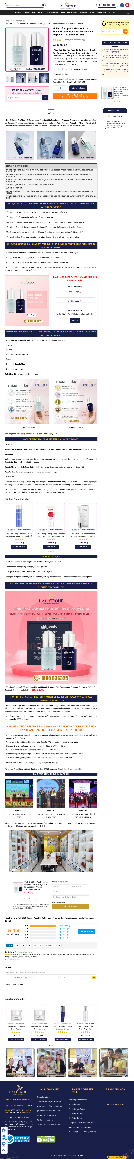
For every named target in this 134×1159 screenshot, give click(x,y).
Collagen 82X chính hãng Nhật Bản (81, 1123)
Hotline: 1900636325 (107, 5)
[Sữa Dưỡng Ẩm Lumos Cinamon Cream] (62, 1014)
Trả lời (6, 959)
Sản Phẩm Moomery (76, 1114)
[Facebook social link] (122, 5)
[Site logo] (67, 5)
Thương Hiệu (20, 21)
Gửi (94, 977)
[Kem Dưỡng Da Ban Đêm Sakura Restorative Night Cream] (16, 1014)
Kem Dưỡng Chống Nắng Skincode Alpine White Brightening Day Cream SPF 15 (83, 536)
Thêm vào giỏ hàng (78, 88)
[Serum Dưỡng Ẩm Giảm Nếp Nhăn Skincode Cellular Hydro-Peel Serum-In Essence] (86, 1014)
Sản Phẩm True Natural (77, 1109)
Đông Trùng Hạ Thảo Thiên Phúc (80, 1127)
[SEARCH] (43, 5)
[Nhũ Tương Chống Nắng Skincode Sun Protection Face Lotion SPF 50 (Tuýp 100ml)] (51, 517)
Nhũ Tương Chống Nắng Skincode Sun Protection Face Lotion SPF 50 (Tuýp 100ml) (51, 536)
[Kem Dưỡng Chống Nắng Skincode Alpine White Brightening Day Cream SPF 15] (82, 517)
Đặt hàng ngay (70, 906)
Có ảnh (58, 945)
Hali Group (78, 1155)
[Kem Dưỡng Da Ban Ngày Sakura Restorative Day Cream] (39, 1014)
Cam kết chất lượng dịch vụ (46, 1115)
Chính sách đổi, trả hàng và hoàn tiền (50, 1106)
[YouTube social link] (127, 5)
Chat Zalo (4, 1139)
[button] (7, 78)
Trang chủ (8, 21)
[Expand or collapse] (95, 166)
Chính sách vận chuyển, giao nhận (49, 1102)
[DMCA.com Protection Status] (46, 1139)
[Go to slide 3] (53, 551)
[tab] (51, 112)
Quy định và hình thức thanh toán (48, 1111)
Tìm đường (4, 1133)
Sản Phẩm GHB (74, 1104)
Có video (49, 945)
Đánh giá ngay (86, 932)
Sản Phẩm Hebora (75, 1118)
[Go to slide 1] (48, 551)
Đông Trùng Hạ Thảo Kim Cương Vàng (82, 1132)
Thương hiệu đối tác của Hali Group (49, 1125)
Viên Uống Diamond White (78, 1100)
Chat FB (4, 1146)
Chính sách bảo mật (44, 1097)
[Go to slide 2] (51, 551)
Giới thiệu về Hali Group (45, 1120)
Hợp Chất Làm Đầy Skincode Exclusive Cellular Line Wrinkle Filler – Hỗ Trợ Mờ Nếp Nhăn (19, 536)
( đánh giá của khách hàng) (74, 40)
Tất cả (10, 945)
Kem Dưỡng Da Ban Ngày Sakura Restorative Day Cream (39, 1028)
